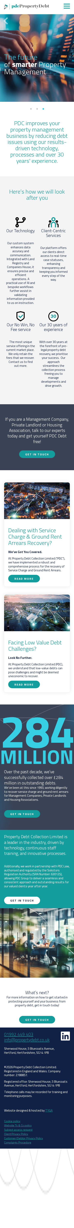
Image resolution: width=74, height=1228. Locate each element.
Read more (66, 92)
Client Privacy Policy (16, 1134)
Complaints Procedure (17, 1142)
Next (68, 20)
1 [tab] (31, 109)
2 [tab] (37, 109)
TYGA (49, 1110)
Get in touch (37, 454)
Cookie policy (12, 1121)
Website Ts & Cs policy (18, 1125)
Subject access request (18, 1129)
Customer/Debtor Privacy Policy (23, 1138)
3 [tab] (43, 109)
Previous (5, 20)
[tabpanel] (37, 51)
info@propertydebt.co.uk (27, 1040)
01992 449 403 (18, 1034)
